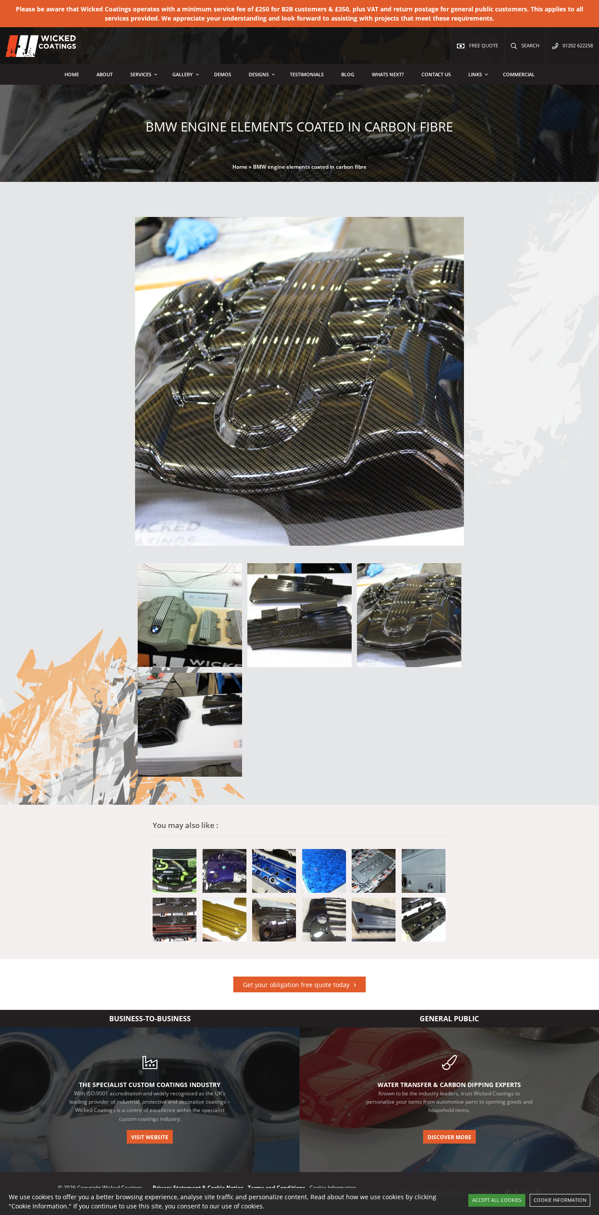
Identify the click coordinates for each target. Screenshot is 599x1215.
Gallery (182, 74)
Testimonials (307, 74)
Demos (222, 74)
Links (475, 74)
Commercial (519, 74)
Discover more (449, 1137)
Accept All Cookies (496, 1200)
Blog (347, 74)
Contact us (436, 74)
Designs (259, 74)
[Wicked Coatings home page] (35, 52)
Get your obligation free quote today (296, 985)
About (104, 74)
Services (140, 74)
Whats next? (388, 74)
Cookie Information (560, 1200)
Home (71, 74)
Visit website (149, 1137)
